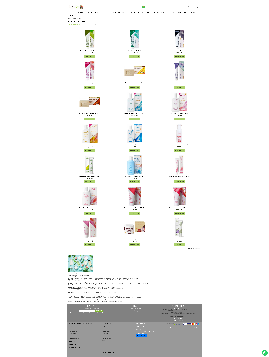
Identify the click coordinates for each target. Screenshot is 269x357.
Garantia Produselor (106, 338)
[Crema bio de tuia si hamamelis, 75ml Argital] (89, 165)
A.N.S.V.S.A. (104, 342)
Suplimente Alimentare (74, 338)
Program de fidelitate (108, 352)
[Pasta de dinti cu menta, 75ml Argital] (134, 39)
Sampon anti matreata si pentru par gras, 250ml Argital (134, 113)
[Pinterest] (134, 311)
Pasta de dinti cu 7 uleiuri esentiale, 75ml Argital (89, 82)
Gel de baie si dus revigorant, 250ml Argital (134, 145)
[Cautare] (143, 7)
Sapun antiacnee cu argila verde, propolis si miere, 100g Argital (134, 82)
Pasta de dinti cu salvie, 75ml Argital (89, 50)
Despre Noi (72, 341)
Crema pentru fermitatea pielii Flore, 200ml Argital (179, 207)
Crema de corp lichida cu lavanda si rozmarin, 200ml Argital (89, 207)
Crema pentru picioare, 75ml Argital (179, 82)
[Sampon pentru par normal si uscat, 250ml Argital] (179, 102)
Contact (104, 343)
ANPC (103, 340)
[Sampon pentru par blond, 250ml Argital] (89, 133)
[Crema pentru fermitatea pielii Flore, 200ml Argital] (179, 196)
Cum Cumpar (105, 329)
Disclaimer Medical (107, 347)
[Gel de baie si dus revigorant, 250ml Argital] (134, 133)
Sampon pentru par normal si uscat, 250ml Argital (179, 113)
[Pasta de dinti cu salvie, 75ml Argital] (89, 39)
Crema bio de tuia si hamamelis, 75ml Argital (89, 176)
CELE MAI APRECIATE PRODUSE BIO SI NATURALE (80, 323)
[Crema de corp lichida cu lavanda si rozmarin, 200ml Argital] (89, 196)
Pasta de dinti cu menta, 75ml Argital (134, 50)
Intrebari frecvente (74, 347)
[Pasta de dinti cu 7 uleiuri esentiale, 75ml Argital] (89, 71)
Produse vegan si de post (74, 331)
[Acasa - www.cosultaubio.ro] (77, 7)
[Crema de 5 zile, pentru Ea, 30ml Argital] (179, 165)
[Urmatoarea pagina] (199, 248)
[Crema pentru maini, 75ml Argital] (89, 228)
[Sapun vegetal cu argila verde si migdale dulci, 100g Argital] (89, 102)
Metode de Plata (105, 333)
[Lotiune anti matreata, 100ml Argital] (179, 133)
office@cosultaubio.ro (179, 320)
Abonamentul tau (74, 344)
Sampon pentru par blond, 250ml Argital (89, 145)
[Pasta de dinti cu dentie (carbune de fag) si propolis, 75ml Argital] (179, 39)
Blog (71, 15)
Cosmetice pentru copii (74, 335)
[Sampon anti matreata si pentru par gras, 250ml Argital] (134, 102)
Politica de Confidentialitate (108, 328)
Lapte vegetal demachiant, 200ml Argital (134, 176)
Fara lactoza (71, 328)
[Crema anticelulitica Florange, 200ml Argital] (134, 196)
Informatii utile (106, 323)
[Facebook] (132, 311)
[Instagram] (137, 311)
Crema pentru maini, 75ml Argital (89, 239)
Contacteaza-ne (142, 335)
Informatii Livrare (106, 331)
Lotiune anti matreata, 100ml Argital (179, 145)
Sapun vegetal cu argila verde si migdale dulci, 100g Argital (89, 113)
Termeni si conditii (106, 326)
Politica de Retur (105, 335)
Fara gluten (71, 326)
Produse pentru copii (73, 333)
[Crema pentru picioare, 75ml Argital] (179, 71)
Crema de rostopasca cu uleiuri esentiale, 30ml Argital (179, 239)
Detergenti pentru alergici (74, 336)
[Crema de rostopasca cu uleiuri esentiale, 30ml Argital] (179, 228)
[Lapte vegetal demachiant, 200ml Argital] (134, 165)
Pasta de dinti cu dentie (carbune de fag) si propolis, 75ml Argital (179, 50)
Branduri (104, 349)
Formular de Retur (106, 336)
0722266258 (178, 318)
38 (196, 248)
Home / (70, 18)
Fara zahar (71, 329)
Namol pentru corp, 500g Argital (134, 239)
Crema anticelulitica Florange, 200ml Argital (134, 207)
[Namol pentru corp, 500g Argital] (134, 228)
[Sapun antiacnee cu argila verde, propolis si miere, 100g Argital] (134, 71)
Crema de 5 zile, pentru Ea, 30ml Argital (179, 176)
